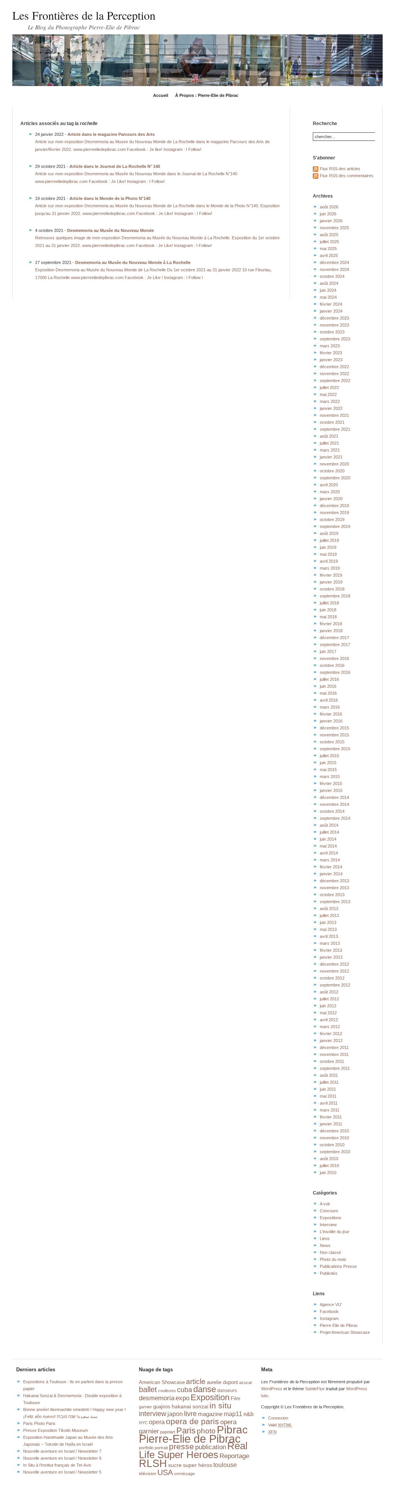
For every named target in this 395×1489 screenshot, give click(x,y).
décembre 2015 (334, 728)
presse (181, 1446)
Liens (325, 1238)
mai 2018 (328, 616)
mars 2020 (330, 491)
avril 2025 (329, 255)
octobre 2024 (332, 276)
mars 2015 (330, 776)
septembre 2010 (335, 1151)
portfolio (146, 1447)
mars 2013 (330, 943)
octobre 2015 (332, 741)
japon (175, 1413)
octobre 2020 (332, 471)
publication (210, 1447)
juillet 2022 (329, 387)
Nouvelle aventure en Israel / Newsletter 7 (62, 1451)
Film (235, 1398)
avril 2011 (329, 1103)
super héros (197, 1465)
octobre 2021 (332, 422)
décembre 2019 (334, 505)
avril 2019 (329, 561)
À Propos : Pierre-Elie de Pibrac (206, 95)
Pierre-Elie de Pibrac (339, 1325)
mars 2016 (330, 707)
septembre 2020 (335, 477)
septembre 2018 (335, 596)
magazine (210, 1414)
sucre (175, 1465)
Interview (328, 1224)
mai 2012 (328, 1012)
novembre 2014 (334, 804)
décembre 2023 (334, 318)
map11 (233, 1414)
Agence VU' (331, 1304)
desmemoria (156, 1398)
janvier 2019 (331, 582)
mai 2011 (328, 1096)
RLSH (153, 1463)
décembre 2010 (334, 1131)
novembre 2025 (334, 227)
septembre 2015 (335, 748)
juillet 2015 (329, 755)
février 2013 (331, 950)
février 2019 (331, 575)
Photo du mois (333, 1259)
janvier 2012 (331, 1040)
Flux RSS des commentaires (346, 175)
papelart (167, 1432)
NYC (143, 1422)
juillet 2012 (329, 999)
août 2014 (329, 825)
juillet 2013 (329, 915)
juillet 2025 (329, 241)
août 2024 (329, 283)
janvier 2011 (331, 1124)
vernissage (184, 1473)
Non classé (330, 1252)
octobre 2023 (332, 332)
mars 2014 (330, 860)
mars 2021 (330, 450)
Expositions (330, 1217)
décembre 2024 (334, 262)
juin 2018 (328, 609)
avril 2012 (329, 1019)
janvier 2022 (331, 408)
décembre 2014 (334, 797)
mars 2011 (329, 1110)
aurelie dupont (222, 1382)
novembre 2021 (334, 415)
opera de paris (192, 1421)
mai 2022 (328, 394)
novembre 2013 (334, 887)
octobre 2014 (332, 811)
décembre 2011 (334, 1047)
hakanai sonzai (190, 1406)
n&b (248, 1414)
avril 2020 (329, 484)
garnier (145, 1406)
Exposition (210, 1397)
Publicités (329, 1273)
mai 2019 (328, 554)
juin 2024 (328, 290)
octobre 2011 (332, 1061)
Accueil (160, 95)
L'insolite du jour (334, 1231)
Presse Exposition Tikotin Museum (55, 1430)
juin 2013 (328, 922)
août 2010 (329, 1158)
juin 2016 (328, 686)
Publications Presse (338, 1266)
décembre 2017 (334, 637)
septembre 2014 (335, 818)
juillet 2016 (329, 679)
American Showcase (162, 1382)
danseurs (227, 1390)
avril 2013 (329, 936)
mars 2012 (330, 1026)
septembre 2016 (335, 672)
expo (182, 1398)
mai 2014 (328, 846)
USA (165, 1472)
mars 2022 (330, 401)
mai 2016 (328, 693)
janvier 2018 (331, 630)
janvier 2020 (331, 498)
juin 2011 (328, 1089)
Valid (280, 1425)
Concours (329, 1210)
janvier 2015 (331, 790)
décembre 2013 (334, 880)
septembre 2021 (335, 429)
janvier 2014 (331, 873)
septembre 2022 (335, 380)
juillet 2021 (329, 443)
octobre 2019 (332, 519)
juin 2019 (328, 547)
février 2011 (331, 1117)
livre (190, 1414)
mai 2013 (328, 929)
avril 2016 (329, 700)
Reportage (234, 1456)
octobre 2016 (332, 665)
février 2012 (331, 1033)
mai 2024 (328, 297)
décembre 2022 (334, 366)
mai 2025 (328, 248)
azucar (245, 1382)
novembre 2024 (334, 269)
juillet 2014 (329, 832)
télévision (147, 1473)
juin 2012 (328, 1005)
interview (152, 1413)
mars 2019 (330, 568)
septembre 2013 (335, 901)
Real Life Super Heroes (193, 1450)
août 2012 (329, 992)
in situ (220, 1405)
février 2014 (331, 867)
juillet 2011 (329, 1082)
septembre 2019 (335, 526)
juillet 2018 (329, 603)
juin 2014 (328, 839)
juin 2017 (328, 651)
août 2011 (329, 1075)
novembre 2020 (334, 464)
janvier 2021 (331, 457)
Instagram (329, 1318)
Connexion (278, 1418)
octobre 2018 (332, 589)
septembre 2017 (335, 644)
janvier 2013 (331, 957)
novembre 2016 (334, 658)
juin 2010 (328, 1172)
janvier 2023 (331, 359)
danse (204, 1389)
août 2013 (329, 908)
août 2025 (329, 234)
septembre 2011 (335, 1068)
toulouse (225, 1465)
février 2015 (331, 783)
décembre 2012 (334, 964)
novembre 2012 (334, 971)
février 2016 (331, 714)
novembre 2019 (334, 512)
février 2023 (331, 352)
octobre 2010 (332, 1144)
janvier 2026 (331, 220)
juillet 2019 (329, 540)
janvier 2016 (331, 721)
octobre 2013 (332, 894)
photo (206, 1431)
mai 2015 (328, 769)
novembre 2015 (334, 735)
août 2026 (329, 207)
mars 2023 (330, 345)
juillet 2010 (329, 1165)
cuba (184, 1390)
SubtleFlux (315, 1388)
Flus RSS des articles (340, 168)
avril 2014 (329, 853)
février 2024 (331, 304)
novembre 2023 (334, 325)
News (325, 1245)
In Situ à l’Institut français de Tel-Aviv (57, 1465)
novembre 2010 (334, 1137)
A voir (325, 1203)
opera (157, 1421)
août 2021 (329, 436)
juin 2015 (328, 762)
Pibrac (232, 1429)
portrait (161, 1447)
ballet (148, 1389)
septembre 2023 (335, 339)
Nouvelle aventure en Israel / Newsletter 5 (62, 1472)
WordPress (271, 1388)
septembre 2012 (335, 985)
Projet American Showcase (345, 1332)
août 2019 (329, 533)
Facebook (329, 1311)
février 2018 (331, 623)
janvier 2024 (331, 311)
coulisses (167, 1390)
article (196, 1381)
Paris (186, 1430)
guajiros (161, 1406)
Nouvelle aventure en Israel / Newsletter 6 (62, 1458)
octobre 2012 (332, 978)
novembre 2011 (334, 1054)
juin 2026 (328, 214)
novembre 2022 (334, 373)
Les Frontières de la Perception (83, 15)
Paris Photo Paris (39, 1423)
